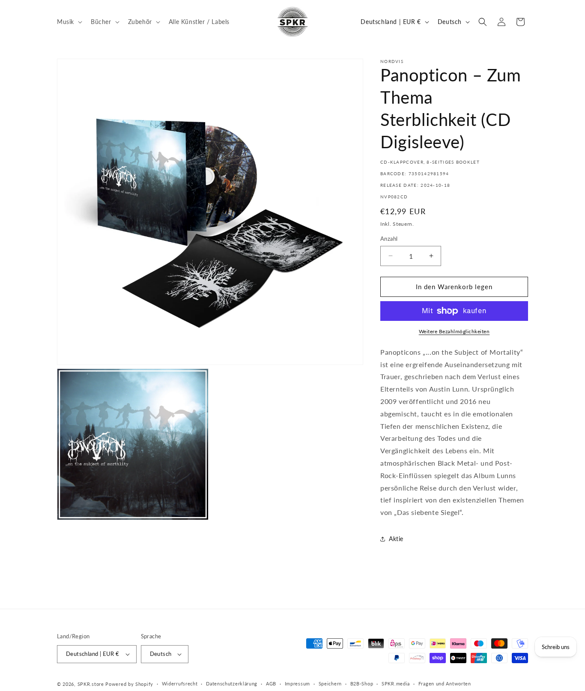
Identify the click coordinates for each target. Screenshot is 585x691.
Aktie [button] (396, 538)
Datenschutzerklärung (231, 683)
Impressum (297, 683)
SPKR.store (91, 684)
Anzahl (388, 238)
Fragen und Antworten (444, 683)
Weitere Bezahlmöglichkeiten (454, 331)
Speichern (330, 683)
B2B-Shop (361, 683)
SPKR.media (396, 683)
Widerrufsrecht (180, 683)
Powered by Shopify (129, 684)
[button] (69, 21)
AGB (271, 683)
